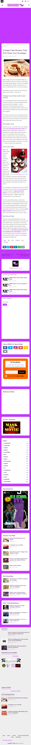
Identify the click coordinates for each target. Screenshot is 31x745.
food (22, 240)
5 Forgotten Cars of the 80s (16, 545)
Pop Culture (5, 242)
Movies (16, 456)
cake (12, 240)
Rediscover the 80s (19, 743)
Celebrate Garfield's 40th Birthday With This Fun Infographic (18, 712)
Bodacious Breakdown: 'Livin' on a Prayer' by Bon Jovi (18, 620)
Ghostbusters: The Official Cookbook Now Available (19, 579)
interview (16, 479)
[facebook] (22, 1)
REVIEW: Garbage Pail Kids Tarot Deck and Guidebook (18, 586)
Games (16, 450)
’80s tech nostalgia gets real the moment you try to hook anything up (18, 640)
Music (16, 459)
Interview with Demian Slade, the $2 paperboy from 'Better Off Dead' (18, 559)
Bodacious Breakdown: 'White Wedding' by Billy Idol (17, 606)
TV (16, 468)
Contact (14, 735)
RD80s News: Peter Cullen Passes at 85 (18, 278)
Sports (16, 465)
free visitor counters (7, 740)
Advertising (16, 443)
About (12, 737)
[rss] (26, 347)
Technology (16, 470)
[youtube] (20, 347)
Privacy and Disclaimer (23, 735)
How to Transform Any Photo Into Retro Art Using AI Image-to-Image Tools (18, 633)
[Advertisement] (15, 25)
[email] (5, 351)
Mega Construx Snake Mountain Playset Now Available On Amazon (18, 593)
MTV (16, 454)
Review (16, 463)
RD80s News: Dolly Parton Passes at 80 (18, 290)
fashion (16, 474)
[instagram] (28, 1)
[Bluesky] (10, 351)
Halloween (16, 452)
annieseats (20, 174)
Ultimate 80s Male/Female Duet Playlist (17, 539)
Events (16, 447)
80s (9, 240)
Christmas (16, 445)
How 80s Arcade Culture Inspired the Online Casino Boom (17, 646)
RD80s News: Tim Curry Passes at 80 (18, 284)
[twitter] (25, 1)
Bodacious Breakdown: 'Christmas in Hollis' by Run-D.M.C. (19, 613)
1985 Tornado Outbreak (15, 565)
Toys (16, 472)
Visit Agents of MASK (15, 691)
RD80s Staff (6, 56)
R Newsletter (16, 656)
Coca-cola (17, 240)
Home (4, 44)
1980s (7, 44)
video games (16, 481)
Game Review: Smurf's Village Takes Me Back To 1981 (19, 552)
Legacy (8, 735)
